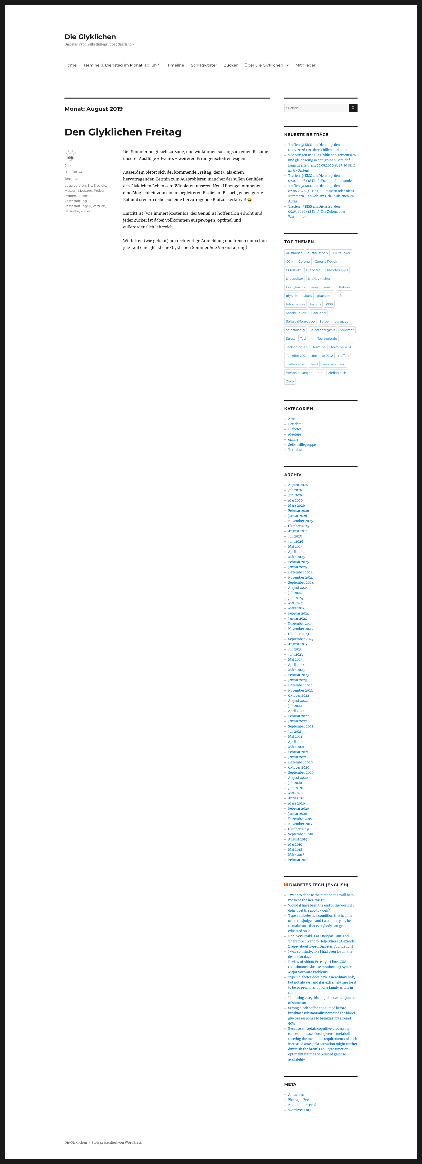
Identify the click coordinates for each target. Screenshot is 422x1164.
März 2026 (296, 506)
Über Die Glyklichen (263, 65)
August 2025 (298, 531)
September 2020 (301, 773)
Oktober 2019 (298, 829)
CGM (290, 261)
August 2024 (298, 588)
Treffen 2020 (296, 364)
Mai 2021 (295, 737)
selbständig (295, 330)
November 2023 (300, 629)
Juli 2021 (294, 731)
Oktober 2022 (298, 696)
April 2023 (296, 665)
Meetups (295, 434)
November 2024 (300, 577)
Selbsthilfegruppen (335, 321)
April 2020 (296, 798)
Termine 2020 (341, 347)
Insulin (315, 304)
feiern (328, 287)
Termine (71, 178)
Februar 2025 (298, 562)
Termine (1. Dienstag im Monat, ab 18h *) (122, 65)
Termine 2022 (322, 356)
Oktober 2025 (298, 526)
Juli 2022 (295, 706)
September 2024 (301, 583)
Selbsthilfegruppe (300, 321)
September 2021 (300, 726)
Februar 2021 (298, 752)
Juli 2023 (295, 649)
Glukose (344, 287)
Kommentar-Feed (302, 1105)
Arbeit (293, 419)
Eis (89, 185)
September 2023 (300, 639)
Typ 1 (314, 364)
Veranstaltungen (77, 206)
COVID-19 (293, 270)
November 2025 (300, 521)
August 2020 (298, 778)
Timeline (175, 65)
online (293, 439)
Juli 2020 (295, 783)
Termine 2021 (296, 356)
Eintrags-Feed (299, 1100)
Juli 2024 (295, 593)
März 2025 (296, 557)
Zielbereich (337, 373)
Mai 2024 (295, 603)
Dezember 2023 (300, 624)
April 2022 (296, 711)
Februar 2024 (298, 613)
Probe (98, 190)
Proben (70, 196)
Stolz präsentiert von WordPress (117, 1143)
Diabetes (313, 270)
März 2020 (296, 803)
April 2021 (296, 742)
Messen (70, 190)
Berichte (294, 424)
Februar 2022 (298, 716)
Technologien (297, 347)
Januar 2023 (297, 680)
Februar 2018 (298, 860)
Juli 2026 (295, 490)
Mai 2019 (295, 844)
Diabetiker (294, 278)
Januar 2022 (297, 721)
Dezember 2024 (300, 572)
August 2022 (298, 701)
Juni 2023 (295, 654)
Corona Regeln (326, 261)
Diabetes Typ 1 (336, 270)
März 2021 (296, 747)
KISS (329, 304)
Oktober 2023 (298, 634)
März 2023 (296, 670)
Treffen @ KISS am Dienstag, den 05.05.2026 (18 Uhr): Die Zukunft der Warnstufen (317, 211)
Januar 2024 (297, 618)
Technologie (327, 338)
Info (340, 296)
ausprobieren (75, 185)
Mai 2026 (295, 500)
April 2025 (296, 552)
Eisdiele (100, 185)
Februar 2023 (298, 675)
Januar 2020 (297, 814)
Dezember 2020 (300, 762)
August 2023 (297, 644)
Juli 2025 (295, 536)
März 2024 (296, 608)
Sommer (85, 196)
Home (70, 65)
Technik (306, 338)
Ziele (290, 381)
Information (295, 304)
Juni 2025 (295, 541)
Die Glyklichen (90, 37)
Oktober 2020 (298, 767)
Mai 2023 (295, 660)
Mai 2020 (295, 793)
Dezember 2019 (300, 819)
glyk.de (292, 296)
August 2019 (297, 839)
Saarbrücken (296, 313)
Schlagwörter (204, 65)
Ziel (320, 373)
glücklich (324, 296)
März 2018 (296, 855)
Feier (314, 287)
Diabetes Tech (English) (318, 885)
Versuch (99, 206)
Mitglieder (305, 65)
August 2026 (298, 485)
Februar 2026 (298, 511)
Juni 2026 (295, 495)
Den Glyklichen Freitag (123, 132)
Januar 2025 (297, 567)
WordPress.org (299, 1110)
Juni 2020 (295, 788)
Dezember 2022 (300, 685)
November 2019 (300, 824)
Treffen (343, 356)
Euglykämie (296, 287)
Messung (85, 190)
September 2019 (300, 834)
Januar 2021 (297, 757)
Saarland (318, 313)
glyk (67, 165)
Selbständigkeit (322, 330)
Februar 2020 (298, 808)
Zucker (231, 65)
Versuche (71, 211)
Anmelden (296, 1095)
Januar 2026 (297, 516)
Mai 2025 (295, 547)
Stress (290, 338)
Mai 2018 (295, 850)
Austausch (294, 253)
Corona (304, 261)
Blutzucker (341, 253)
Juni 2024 (295, 598)
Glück (307, 296)
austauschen (317, 253)
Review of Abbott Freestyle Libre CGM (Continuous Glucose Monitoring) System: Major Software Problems (321, 967)
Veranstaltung (75, 201)
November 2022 (300, 690)
